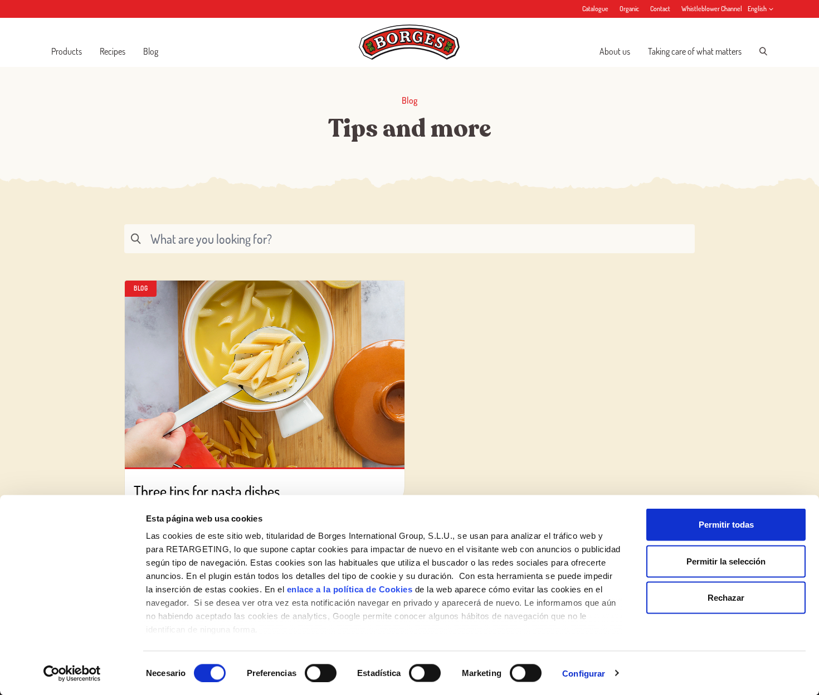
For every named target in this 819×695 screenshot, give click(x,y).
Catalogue (595, 8)
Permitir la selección (726, 561)
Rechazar (726, 597)
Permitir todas (726, 524)
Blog (150, 51)
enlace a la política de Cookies (350, 589)
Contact (660, 8)
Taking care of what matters (695, 51)
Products (66, 51)
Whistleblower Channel (711, 8)
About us (614, 51)
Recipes (112, 51)
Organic (629, 8)
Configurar (583, 673)
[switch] (321, 673)
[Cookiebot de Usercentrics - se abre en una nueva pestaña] (72, 673)
